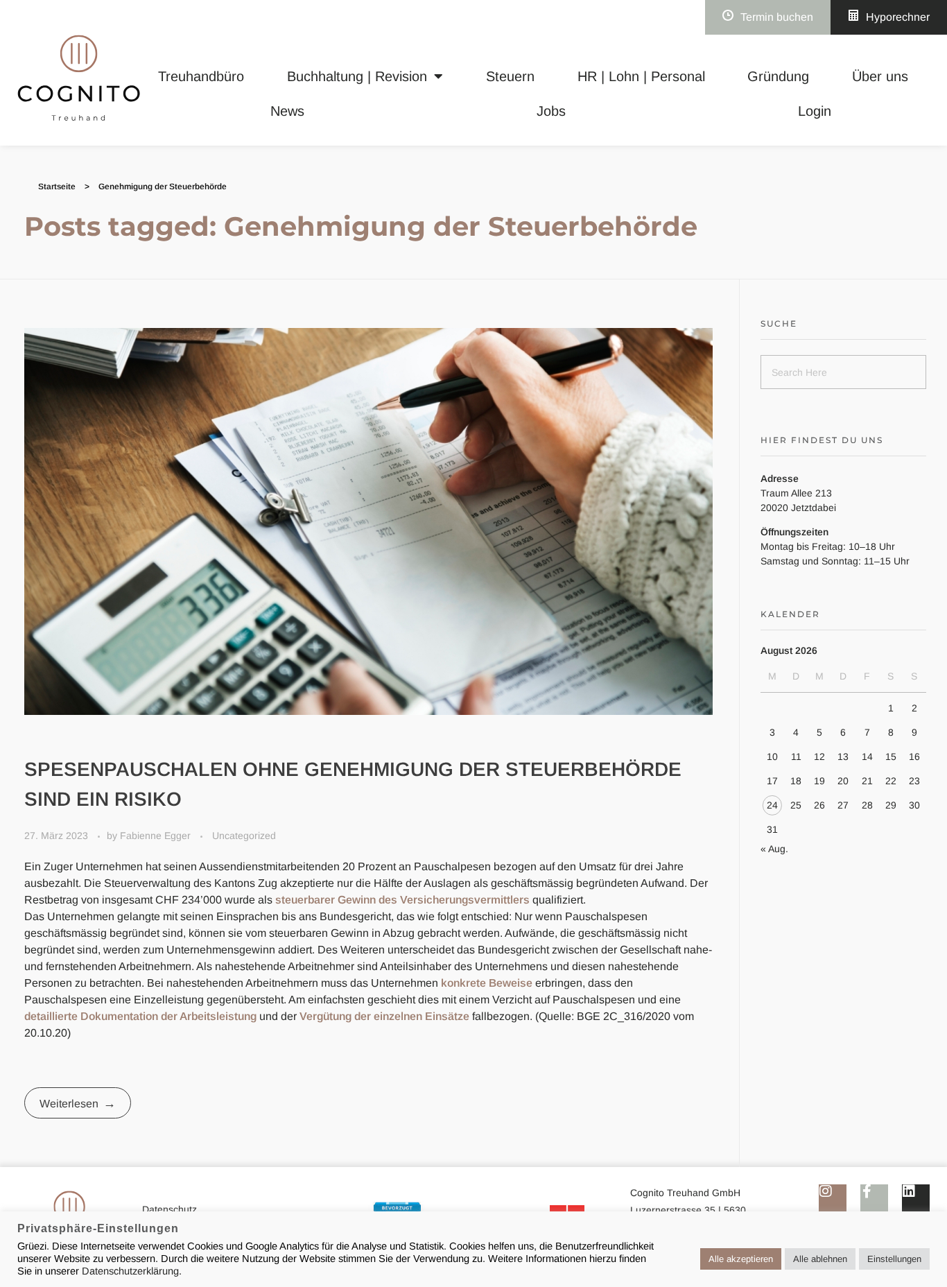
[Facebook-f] (874, 1198)
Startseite (57, 186)
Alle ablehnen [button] (820, 1259)
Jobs (551, 111)
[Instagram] (832, 1198)
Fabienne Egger (156, 835)
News (287, 111)
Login (814, 111)
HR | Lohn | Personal (641, 76)
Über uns (880, 76)
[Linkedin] (916, 1198)
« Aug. (774, 848)
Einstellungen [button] (894, 1259)
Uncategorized (244, 835)
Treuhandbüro (201, 76)
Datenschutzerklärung (130, 1271)
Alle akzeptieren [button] (741, 1259)
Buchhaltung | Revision (357, 76)
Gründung (778, 76)
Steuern (510, 76)
